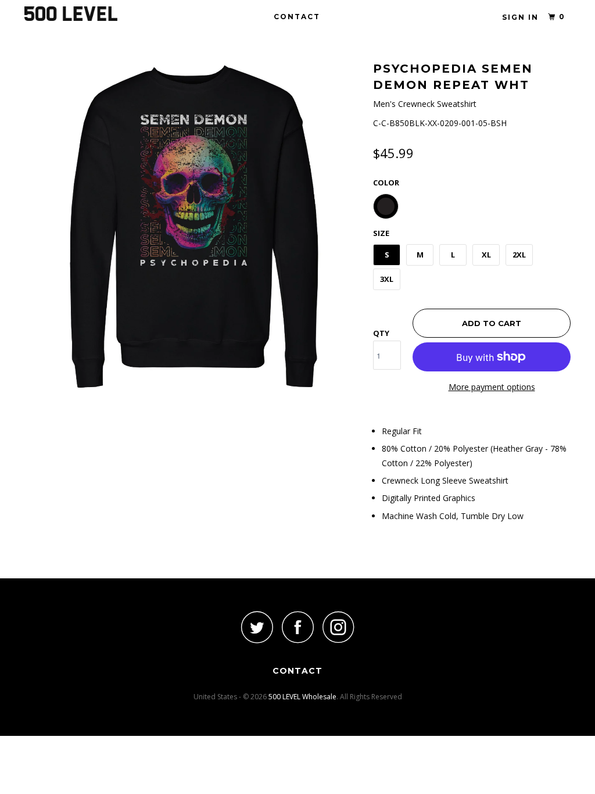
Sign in (520, 17)
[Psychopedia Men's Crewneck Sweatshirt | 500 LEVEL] (192, 226)
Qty (381, 333)
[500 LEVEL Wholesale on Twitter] (257, 627)
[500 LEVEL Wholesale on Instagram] (338, 627)
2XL (519, 254)
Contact (297, 16)
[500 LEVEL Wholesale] (70, 13)
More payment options (492, 386)
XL (486, 254)
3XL (386, 279)
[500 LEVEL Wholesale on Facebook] (297, 627)
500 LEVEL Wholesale (302, 697)
